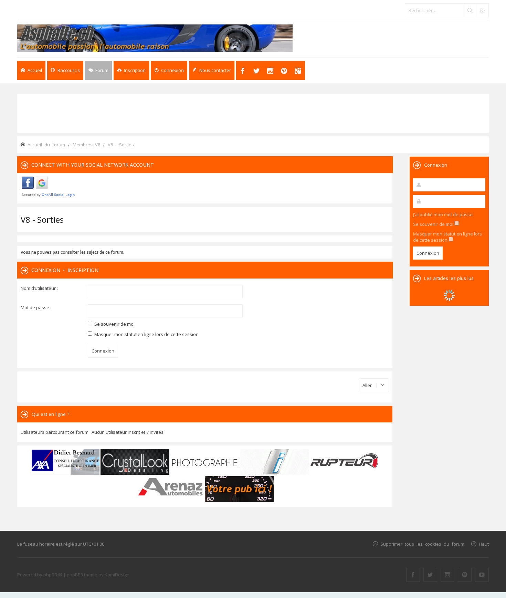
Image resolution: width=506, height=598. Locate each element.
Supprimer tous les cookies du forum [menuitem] (422, 544)
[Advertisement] (253, 112)
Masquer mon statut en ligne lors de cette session (146, 334)
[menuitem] (131, 70)
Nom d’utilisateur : (39, 288)
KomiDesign (117, 574)
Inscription (82, 269)
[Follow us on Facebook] (413, 575)
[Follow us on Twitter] (430, 575)
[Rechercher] (470, 10)
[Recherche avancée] (482, 10)
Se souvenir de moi (114, 324)
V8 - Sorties (42, 219)
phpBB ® (52, 574)
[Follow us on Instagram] (447, 575)
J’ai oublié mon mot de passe (443, 214)
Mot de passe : (36, 307)
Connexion (45, 269)
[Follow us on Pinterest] (465, 575)
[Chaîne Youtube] (482, 575)
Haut (484, 544)
